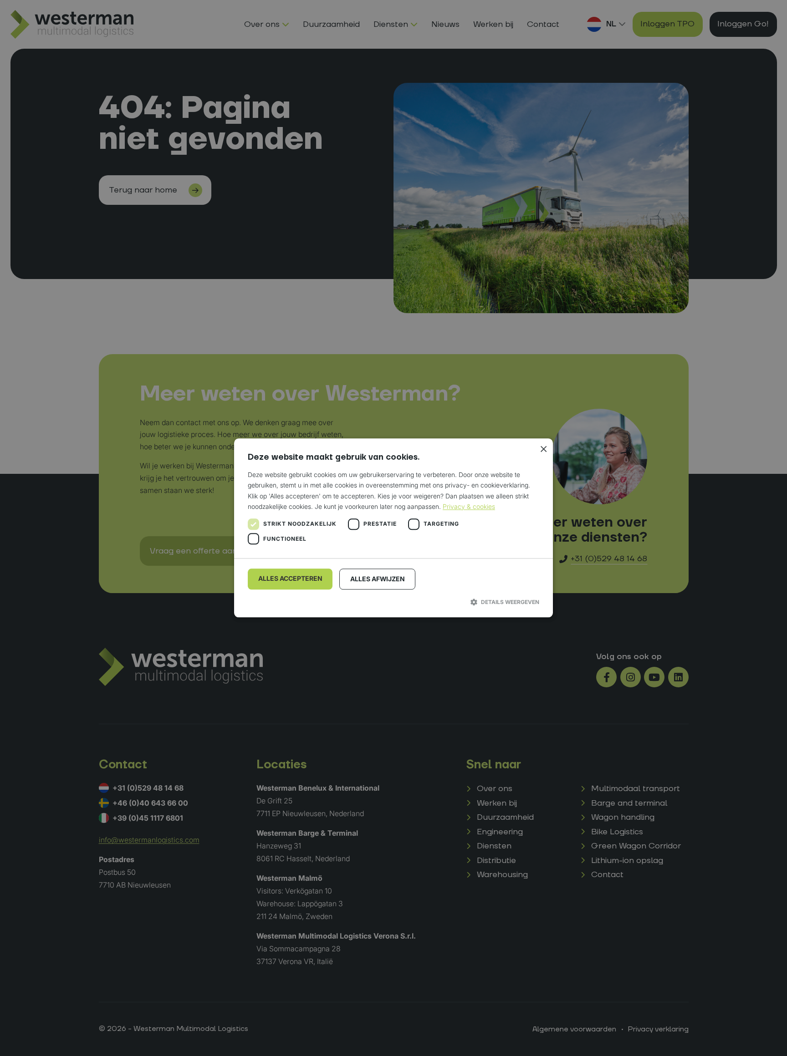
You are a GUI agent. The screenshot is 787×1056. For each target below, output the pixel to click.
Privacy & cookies (469, 506)
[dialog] (393, 527)
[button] (393, 601)
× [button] (542, 448)
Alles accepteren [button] (290, 578)
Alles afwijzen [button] (377, 579)
